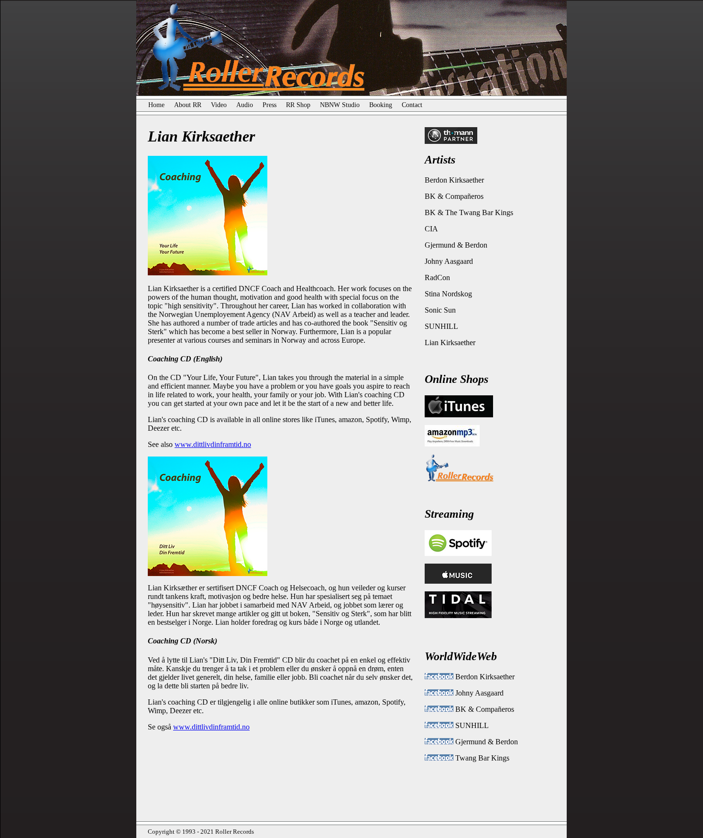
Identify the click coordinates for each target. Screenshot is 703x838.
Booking (380, 105)
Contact (412, 105)
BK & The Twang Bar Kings (469, 212)
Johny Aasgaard (449, 261)
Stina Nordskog (448, 294)
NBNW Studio (340, 105)
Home (161, 105)
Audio (244, 105)
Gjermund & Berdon (456, 245)
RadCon (437, 277)
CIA (431, 229)
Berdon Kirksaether (454, 180)
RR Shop (293, 105)
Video (219, 105)
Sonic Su (438, 310)
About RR (187, 105)
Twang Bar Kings (481, 758)
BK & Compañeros (454, 196)
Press (269, 105)
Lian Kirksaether (450, 342)
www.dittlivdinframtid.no (213, 444)
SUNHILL (441, 326)
